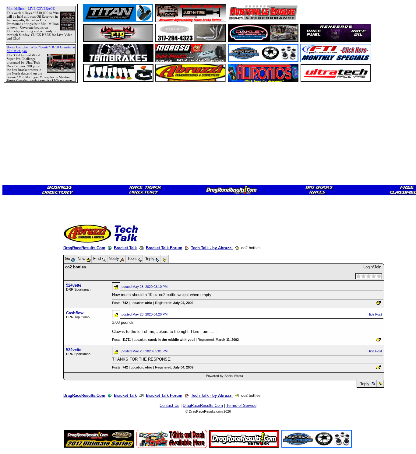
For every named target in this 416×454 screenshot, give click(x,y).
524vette (73, 285)
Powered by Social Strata (224, 376)
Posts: (120, 303)
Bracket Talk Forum (164, 248)
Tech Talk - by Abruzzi (212, 248)
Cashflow (74, 313)
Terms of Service (241, 405)
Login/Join (372, 267)
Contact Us (169, 405)
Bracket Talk (125, 248)
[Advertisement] (26, 220)
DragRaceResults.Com (84, 248)
